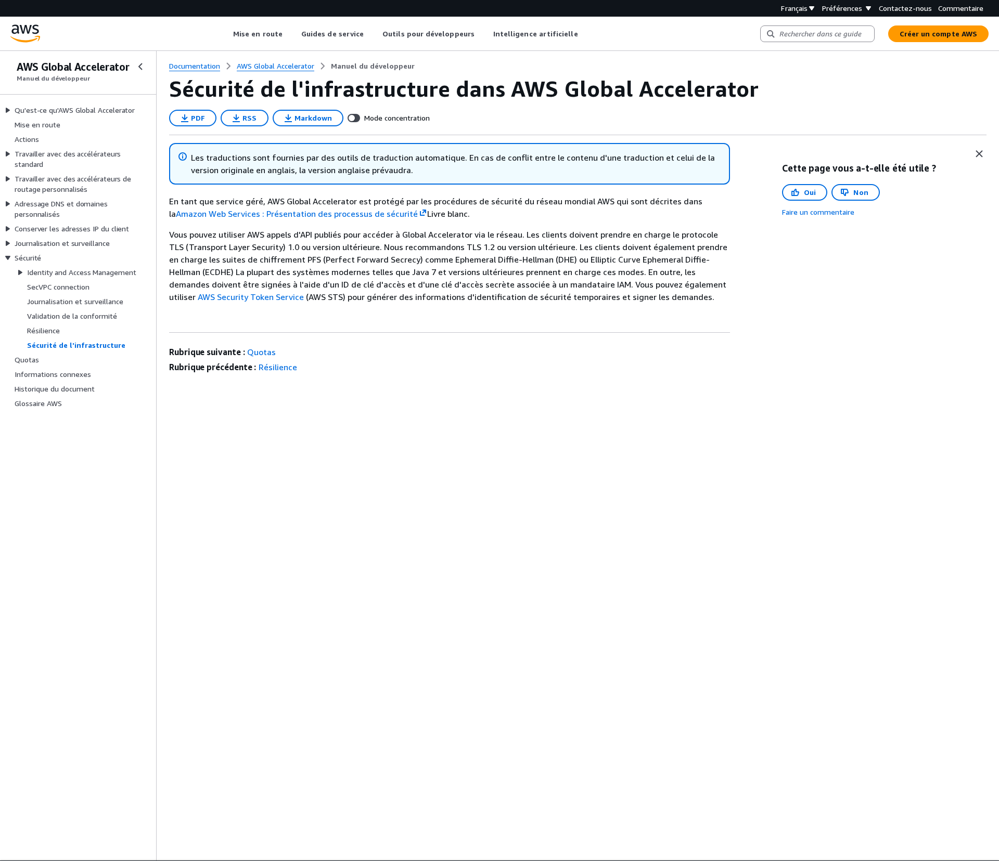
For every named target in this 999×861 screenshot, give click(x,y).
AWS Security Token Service (251, 297)
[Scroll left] (225, 33)
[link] (373, 66)
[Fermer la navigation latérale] (140, 66)
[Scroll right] (585, 33)
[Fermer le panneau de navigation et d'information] (979, 154)
